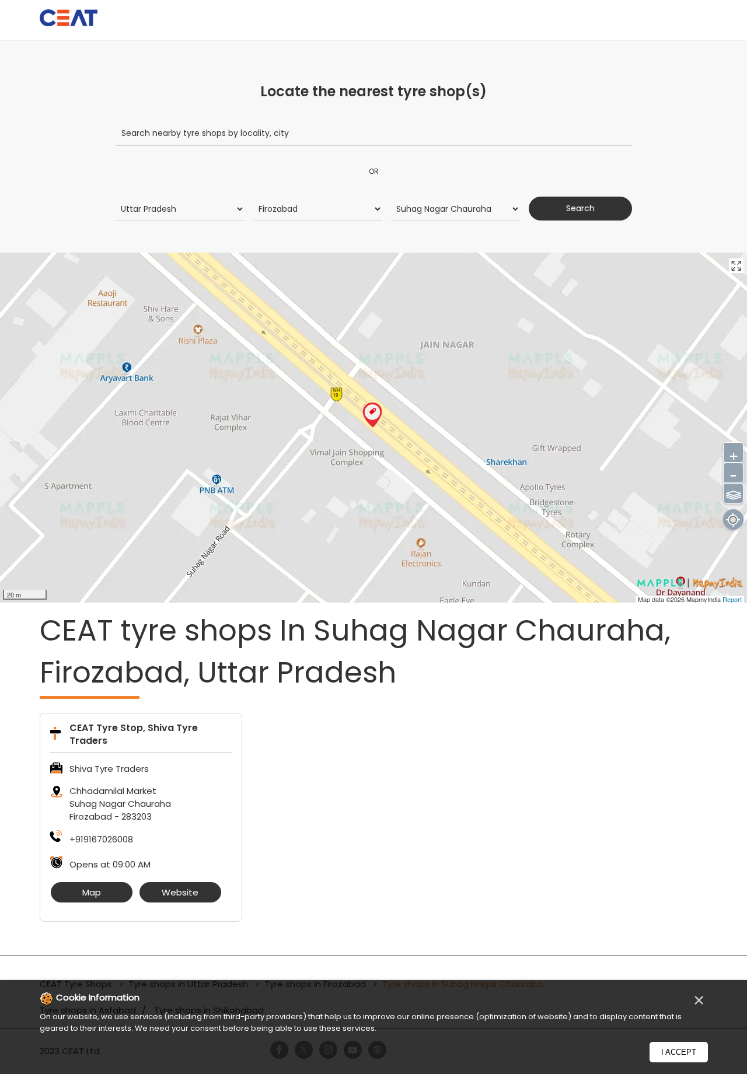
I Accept (678, 1052)
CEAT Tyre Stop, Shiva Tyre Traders (133, 734)
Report (732, 599)
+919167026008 (101, 839)
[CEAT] (69, 19)
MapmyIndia (704, 599)
